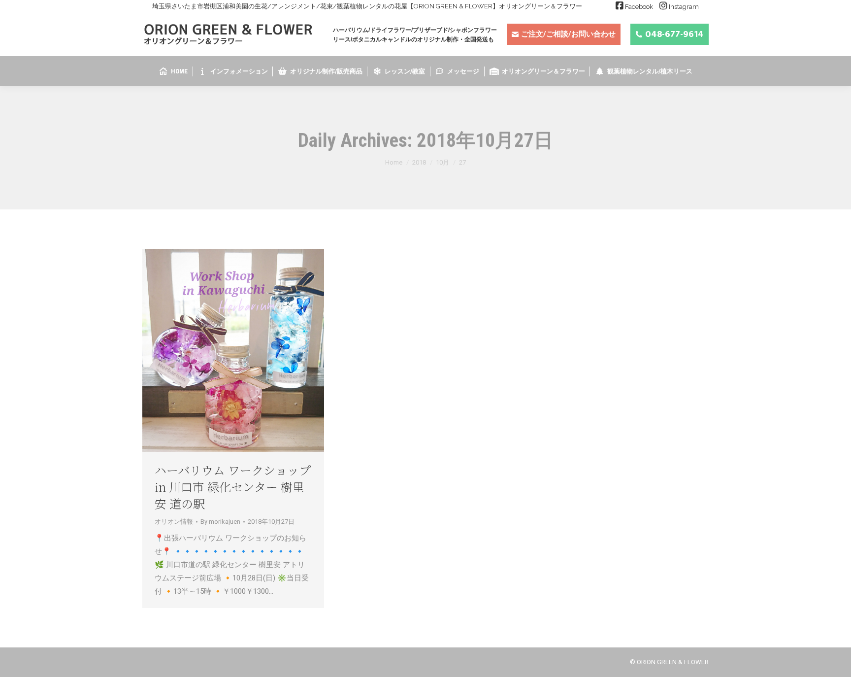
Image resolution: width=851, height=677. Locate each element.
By (220, 521)
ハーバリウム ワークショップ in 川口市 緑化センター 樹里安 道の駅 (233, 486)
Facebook (639, 6)
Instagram (684, 6)
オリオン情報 (174, 521)
